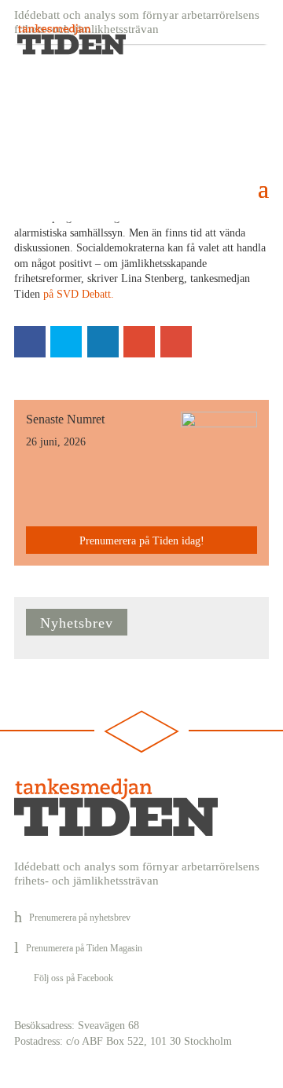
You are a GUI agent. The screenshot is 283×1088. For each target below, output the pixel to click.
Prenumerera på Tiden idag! (141, 541)
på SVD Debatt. (77, 294)
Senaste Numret (65, 419)
